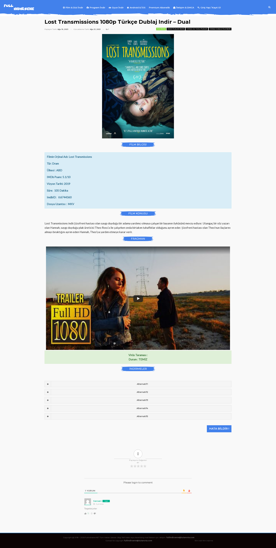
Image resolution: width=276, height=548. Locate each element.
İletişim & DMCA (185, 7)
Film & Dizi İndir (74, 7)
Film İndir (161, 29)
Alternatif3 (142, 400)
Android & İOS (137, 7)
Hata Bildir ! (219, 428)
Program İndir (97, 7)
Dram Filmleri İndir (175, 29)
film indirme (208, 541)
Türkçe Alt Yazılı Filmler (196, 29)
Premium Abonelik (159, 7)
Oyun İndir (118, 7)
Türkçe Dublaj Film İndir (220, 29)
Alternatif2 (142, 392)
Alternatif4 (142, 408)
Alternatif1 (142, 384)
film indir (198, 541)
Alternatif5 (142, 416)
